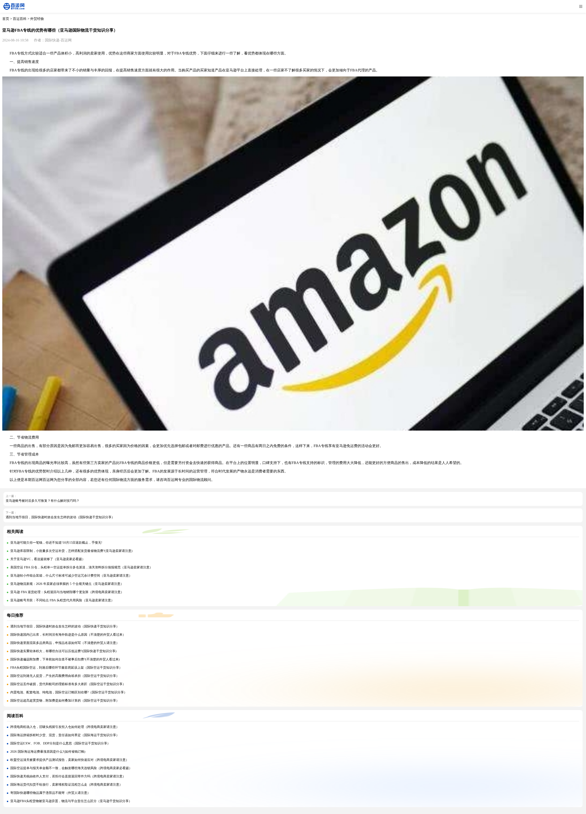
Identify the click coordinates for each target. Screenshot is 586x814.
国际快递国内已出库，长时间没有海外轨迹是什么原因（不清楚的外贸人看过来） (68, 634)
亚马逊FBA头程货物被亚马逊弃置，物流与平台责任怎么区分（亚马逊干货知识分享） (71, 801)
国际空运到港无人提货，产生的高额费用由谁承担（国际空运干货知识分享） (64, 676)
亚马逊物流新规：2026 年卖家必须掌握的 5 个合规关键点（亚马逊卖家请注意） (67, 584)
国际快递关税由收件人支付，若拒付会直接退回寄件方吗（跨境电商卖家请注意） (68, 776)
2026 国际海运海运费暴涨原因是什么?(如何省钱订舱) (47, 751)
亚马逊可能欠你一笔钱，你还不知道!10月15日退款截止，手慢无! (56, 542)
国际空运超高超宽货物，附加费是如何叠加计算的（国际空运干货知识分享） (64, 700)
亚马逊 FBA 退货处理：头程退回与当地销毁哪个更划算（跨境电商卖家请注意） (67, 592)
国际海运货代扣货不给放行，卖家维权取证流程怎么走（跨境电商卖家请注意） (66, 784)
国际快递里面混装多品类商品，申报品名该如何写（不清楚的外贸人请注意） (64, 643)
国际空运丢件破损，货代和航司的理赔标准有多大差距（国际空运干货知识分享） (68, 684)
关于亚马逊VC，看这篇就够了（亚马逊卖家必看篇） (47, 559)
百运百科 (20, 19)
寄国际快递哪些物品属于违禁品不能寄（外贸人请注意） (50, 793)
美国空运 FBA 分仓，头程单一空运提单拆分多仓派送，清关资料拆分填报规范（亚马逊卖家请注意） (81, 567)
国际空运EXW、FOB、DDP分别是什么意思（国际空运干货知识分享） (60, 743)
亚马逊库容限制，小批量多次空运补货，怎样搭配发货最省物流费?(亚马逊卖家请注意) (71, 551)
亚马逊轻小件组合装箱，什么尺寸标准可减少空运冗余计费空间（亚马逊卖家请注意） (71, 575)
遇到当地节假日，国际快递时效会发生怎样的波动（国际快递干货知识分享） (60, 517)
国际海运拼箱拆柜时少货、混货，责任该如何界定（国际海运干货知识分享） (64, 735)
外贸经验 (37, 19)
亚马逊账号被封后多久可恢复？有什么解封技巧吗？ (42, 500)
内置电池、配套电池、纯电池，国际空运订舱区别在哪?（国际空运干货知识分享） (68, 692)
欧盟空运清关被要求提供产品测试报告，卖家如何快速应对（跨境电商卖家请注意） (69, 760)
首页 (5, 19)
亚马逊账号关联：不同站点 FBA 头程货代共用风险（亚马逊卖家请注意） (62, 600)
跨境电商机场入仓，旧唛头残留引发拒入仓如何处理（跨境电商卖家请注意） (64, 727)
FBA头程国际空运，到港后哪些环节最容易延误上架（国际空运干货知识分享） (66, 667)
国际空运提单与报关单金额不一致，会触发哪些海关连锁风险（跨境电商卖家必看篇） (71, 768)
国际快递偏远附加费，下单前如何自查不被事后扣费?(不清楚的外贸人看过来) (65, 659)
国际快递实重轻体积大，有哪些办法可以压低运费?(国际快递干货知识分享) (63, 651)
